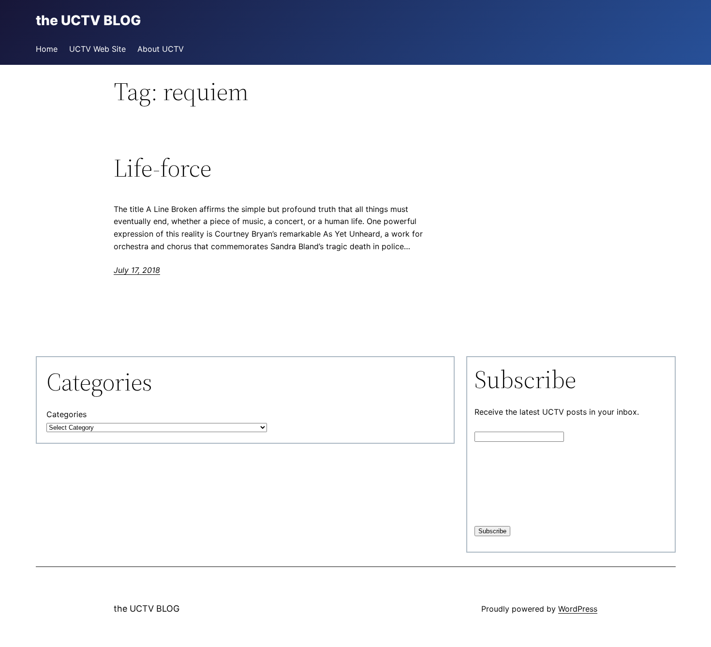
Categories (66, 414)
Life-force (162, 167)
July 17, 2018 (137, 270)
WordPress (577, 609)
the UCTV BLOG (146, 608)
